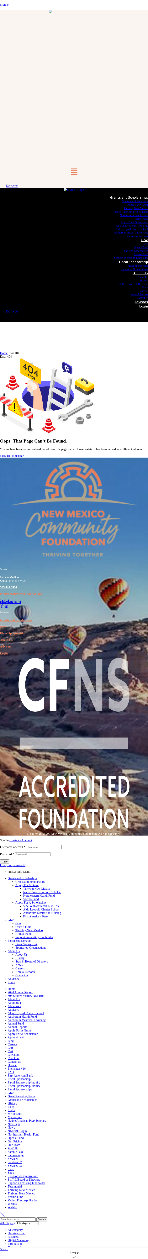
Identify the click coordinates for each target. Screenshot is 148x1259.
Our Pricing (15, 1141)
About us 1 (14, 1002)
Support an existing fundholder (34, 937)
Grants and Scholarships (16, 620)
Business (13, 1236)
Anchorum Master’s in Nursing (42, 913)
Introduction (15, 1243)
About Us (6, 640)
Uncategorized (16, 1233)
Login (4, 653)
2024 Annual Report (20, 992)
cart (74, 1257)
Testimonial (15, 1186)
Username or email (12, 847)
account (74, 1252)
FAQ (11, 1072)
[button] (74, 172)
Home (4, 353)
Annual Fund (23, 933)
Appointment (16, 1037)
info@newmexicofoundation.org (21, 593)
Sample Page (16, 1151)
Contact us (21, 975)
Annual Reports (25, 971)
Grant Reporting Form (21, 1096)
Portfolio (13, 1148)
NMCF (4, 4)
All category (15, 1229)
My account (15, 1113)
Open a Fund (23, 926)
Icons (11, 1106)
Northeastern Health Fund (39, 895)
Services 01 (15, 1158)
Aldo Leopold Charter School (41, 909)
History (19, 958)
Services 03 (15, 1165)
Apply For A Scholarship (30, 902)
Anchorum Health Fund (22, 1016)
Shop (11, 1169)
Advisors (6, 646)
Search (42, 1219)
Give (3, 626)
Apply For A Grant (27, 885)
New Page (14, 1124)
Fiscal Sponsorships (20, 1089)
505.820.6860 (8, 587)
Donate (12, 1065)
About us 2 (14, 1006)
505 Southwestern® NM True (41, 906)
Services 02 (15, 1162)
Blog (11, 1040)
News (19, 965)
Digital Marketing (18, 1240)
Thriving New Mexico (36, 888)
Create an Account (20, 840)
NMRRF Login (17, 1131)
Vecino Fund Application (23, 1200)
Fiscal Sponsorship (19, 940)
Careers (20, 968)
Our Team (14, 1144)
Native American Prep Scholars (42, 892)
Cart (10, 1047)
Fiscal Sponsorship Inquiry (24, 1082)
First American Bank (35, 916)
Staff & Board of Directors (31, 961)
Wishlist (12, 1203)
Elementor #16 (17, 1068)
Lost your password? (12, 865)
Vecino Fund (31, 899)
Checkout (13, 1054)
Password (7, 854)
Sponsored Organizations (30, 947)
